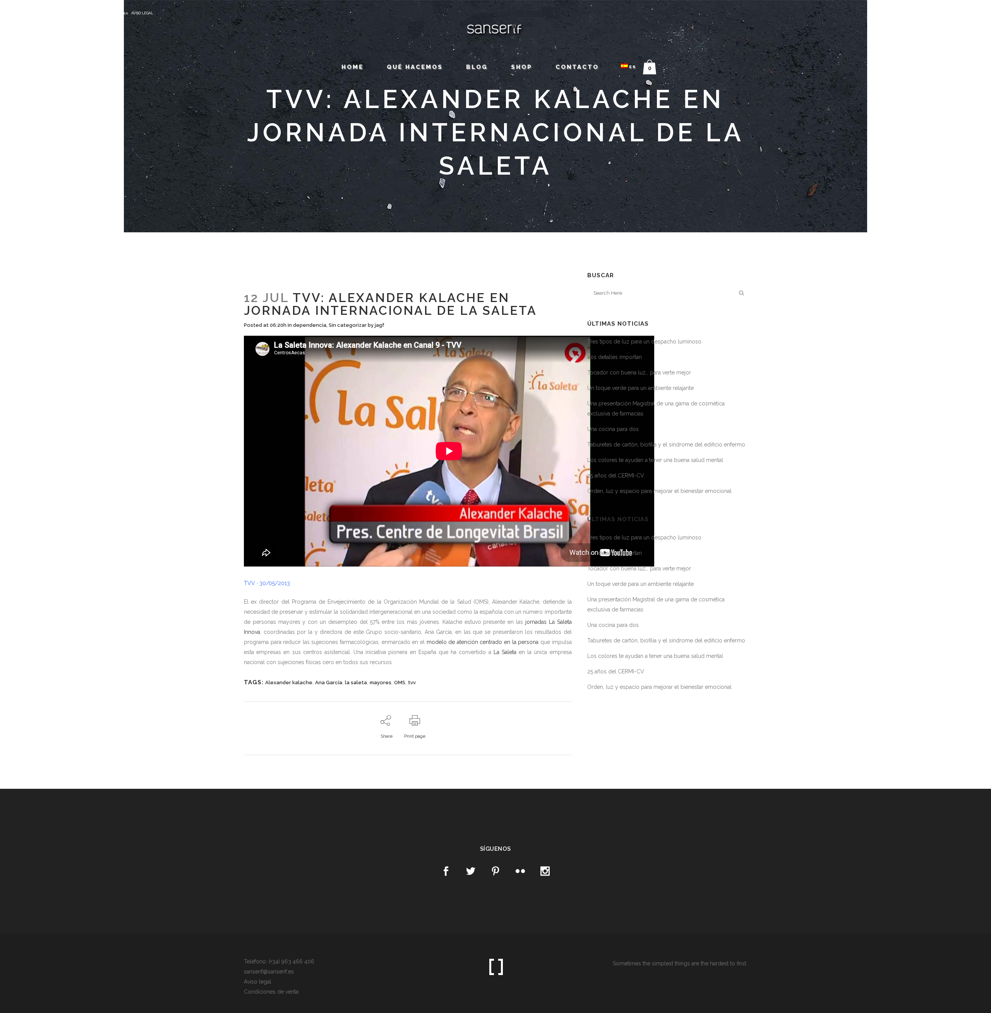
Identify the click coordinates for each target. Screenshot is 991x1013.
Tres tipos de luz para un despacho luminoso (644, 341)
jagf (379, 325)
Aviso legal (257, 982)
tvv (412, 682)
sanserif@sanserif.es (106, 13)
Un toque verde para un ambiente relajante (640, 388)
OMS (399, 682)
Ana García (328, 682)
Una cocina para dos (613, 429)
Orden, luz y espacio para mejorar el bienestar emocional (659, 491)
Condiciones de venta (271, 992)
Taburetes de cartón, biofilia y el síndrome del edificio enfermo (666, 444)
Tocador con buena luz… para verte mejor (639, 372)
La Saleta (505, 652)
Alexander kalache (288, 682)
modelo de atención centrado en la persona (483, 642)
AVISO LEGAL (142, 13)
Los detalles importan (614, 357)
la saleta (356, 682)
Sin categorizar (348, 325)
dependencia (309, 325)
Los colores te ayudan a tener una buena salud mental (655, 460)
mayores (380, 682)
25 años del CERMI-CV (615, 475)
